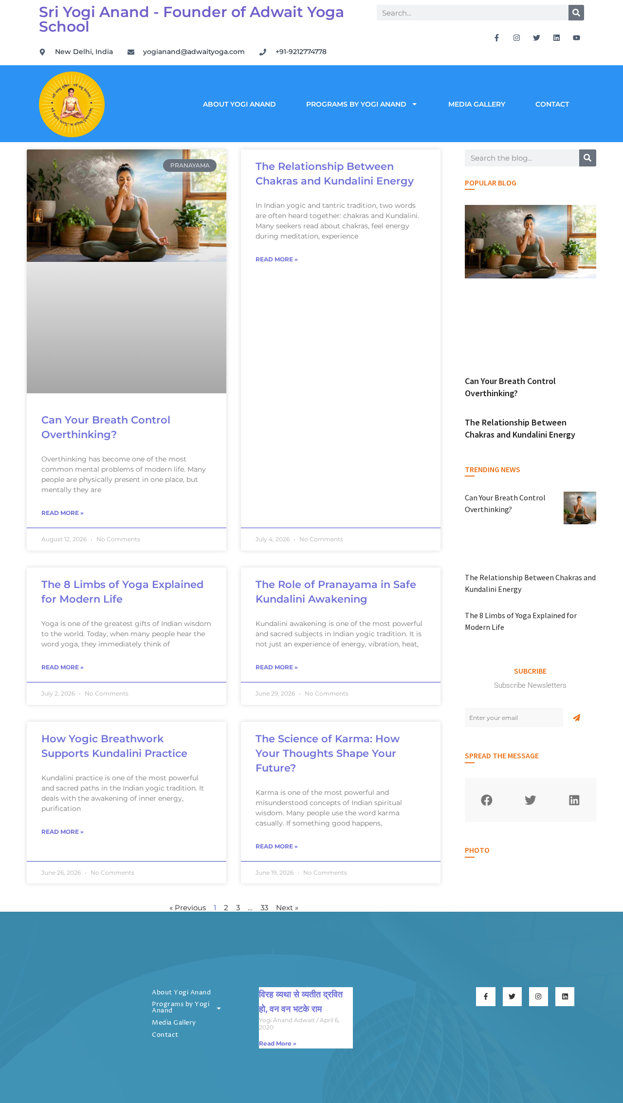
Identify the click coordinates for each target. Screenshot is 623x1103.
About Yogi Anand (239, 104)
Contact (552, 104)
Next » (287, 907)
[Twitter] (537, 37)
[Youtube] (576, 37)
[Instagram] (517, 37)
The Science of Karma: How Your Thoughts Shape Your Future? (328, 753)
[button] (487, 800)
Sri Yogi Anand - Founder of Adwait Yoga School (191, 19)
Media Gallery (476, 104)
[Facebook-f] (497, 37)
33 (264, 907)
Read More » (62, 512)
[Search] (576, 12)
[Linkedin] (557, 37)
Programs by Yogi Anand (356, 104)
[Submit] (576, 717)
